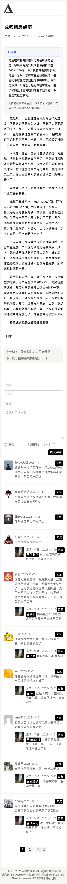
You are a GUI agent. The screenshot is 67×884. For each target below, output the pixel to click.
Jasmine (26, 878)
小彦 (17, 634)
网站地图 (50, 878)
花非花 (19, 537)
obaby (19, 801)
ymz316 (20, 717)
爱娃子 (19, 763)
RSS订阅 (38, 878)
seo (17, 671)
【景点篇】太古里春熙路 (34, 352)
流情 (29, 549)
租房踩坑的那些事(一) (32, 358)
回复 (59, 463)
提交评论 (56, 452)
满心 (17, 574)
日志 (9, 336)
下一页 (40, 849)
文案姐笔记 (22, 492)
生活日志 (10, 36)
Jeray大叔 (21, 462)
